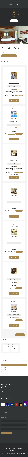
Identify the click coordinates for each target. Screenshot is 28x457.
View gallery (14, 79)
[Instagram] (20, 4)
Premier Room (14, 226)
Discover (19, 448)
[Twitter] (17, 4)
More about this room (14, 83)
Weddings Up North (9, 448)
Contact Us (13, 450)
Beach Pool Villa (14, 69)
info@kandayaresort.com (10, 1)
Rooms (5, 367)
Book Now (14, 100)
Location (10, 447)
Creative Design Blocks (21, 453)
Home (4, 447)
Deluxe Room (14, 265)
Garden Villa (14, 147)
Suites (4, 369)
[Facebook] (15, 4)
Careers (3, 389)
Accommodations (19, 447)
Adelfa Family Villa (14, 301)
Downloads (4, 388)
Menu (14, 20)
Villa (4, 371)
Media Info (3, 386)
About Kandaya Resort (7, 384)
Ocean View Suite (14, 185)
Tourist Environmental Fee (7, 393)
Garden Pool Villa (14, 108)
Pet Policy (3, 391)
